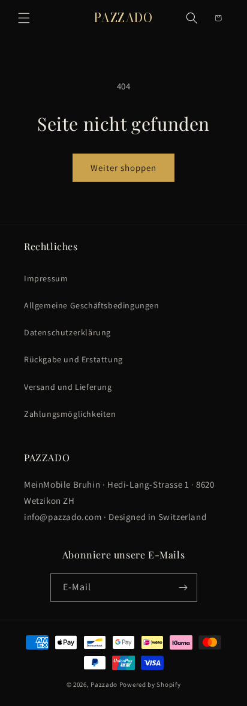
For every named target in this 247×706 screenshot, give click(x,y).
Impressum (46, 278)
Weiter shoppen (123, 167)
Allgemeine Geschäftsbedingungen (91, 305)
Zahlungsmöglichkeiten (70, 413)
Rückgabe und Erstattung (73, 359)
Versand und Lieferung (68, 386)
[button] (24, 18)
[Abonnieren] (183, 587)
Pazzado (104, 684)
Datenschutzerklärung (67, 332)
